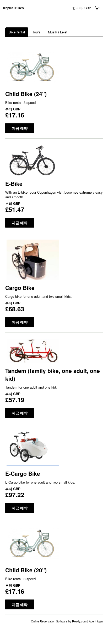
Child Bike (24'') (26, 94)
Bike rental (17, 31)
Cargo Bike (20, 288)
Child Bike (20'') (26, 570)
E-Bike (14, 183)
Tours (36, 31)
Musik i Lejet (57, 31)
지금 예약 (20, 128)
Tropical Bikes (13, 7)
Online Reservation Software (49, 621)
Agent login (96, 621)
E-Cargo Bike (22, 473)
